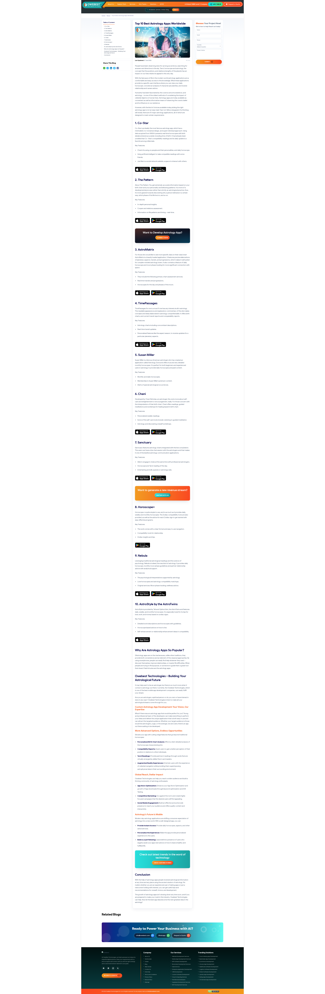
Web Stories (148, 966)
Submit (207, 61)
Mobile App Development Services (181, 959)
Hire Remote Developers (178, 979)
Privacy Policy (148, 977)
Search (176, 10)
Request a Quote (234, 4)
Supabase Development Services (181, 982)
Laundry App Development (206, 974)
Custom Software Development (180, 974)
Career (147, 961)
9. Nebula (106, 44)
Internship (147, 972)
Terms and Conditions (151, 974)
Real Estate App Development (207, 959)
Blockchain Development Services (181, 964)
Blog (146, 964)
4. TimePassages (108, 33)
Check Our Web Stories (162, 863)
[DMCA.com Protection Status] (213, 991)
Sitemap (147, 982)
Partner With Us (162, 495)
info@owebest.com (143, 935)
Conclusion (107, 55)
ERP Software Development (179, 961)
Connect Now (162, 238)
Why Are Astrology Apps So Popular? (114, 49)
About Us (147, 956)
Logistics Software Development (208, 969)
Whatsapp (161, 935)
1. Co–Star (107, 26)
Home (103, 15)
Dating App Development (206, 977)
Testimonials (148, 959)
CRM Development (177, 972)
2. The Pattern (108, 28)
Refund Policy (148, 979)
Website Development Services (180, 956)
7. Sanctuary (107, 40)
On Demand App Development (207, 979)
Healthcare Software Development (208, 966)
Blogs (108, 15)
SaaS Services (176, 966)
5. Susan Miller (108, 35)
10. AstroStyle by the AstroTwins (113, 46)
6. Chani (106, 37)
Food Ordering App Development (208, 956)
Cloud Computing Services (179, 977)
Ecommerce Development (206, 961)
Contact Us (148, 969)
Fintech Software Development (207, 972)
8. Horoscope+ (108, 42)
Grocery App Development (206, 964)
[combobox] (160, 10)
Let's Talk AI (217, 4)
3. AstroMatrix (108, 30)
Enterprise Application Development (182, 969)
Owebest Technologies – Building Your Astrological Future (115, 52)
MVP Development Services (179, 985)
